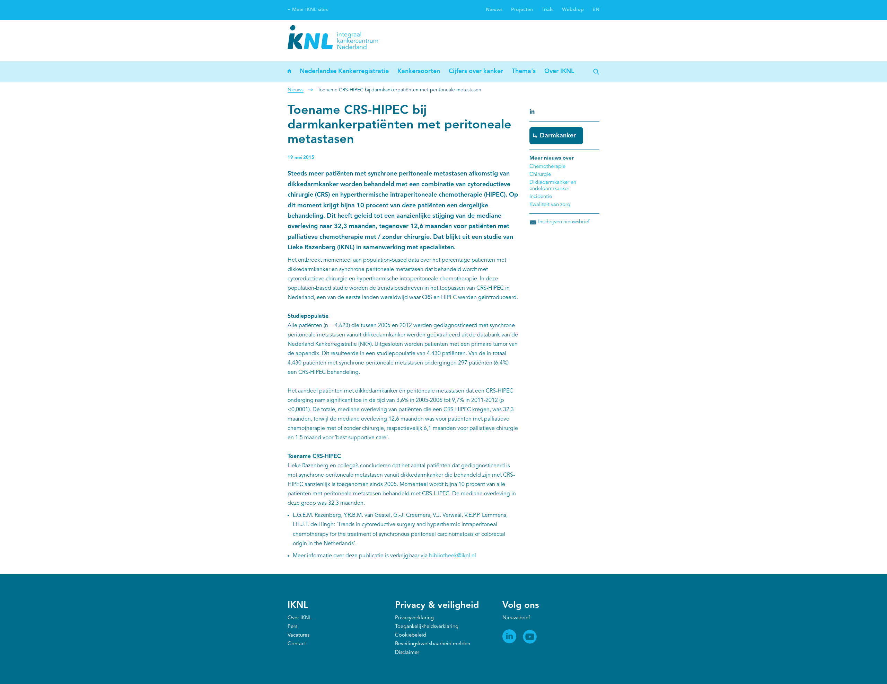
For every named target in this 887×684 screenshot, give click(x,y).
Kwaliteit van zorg (549, 204)
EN (595, 9)
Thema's (524, 71)
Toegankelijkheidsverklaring (426, 626)
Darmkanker (558, 136)
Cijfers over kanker (476, 71)
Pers (292, 626)
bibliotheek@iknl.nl (452, 556)
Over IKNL (559, 71)
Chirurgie (540, 174)
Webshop (573, 9)
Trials (547, 9)
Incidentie (540, 196)
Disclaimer (407, 652)
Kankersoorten (418, 71)
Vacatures (298, 635)
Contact (297, 644)
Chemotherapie (547, 166)
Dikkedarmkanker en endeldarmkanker (552, 185)
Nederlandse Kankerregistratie (344, 71)
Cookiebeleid (410, 635)
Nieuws (494, 9)
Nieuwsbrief (516, 618)
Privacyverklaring (414, 618)
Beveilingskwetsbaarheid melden (432, 644)
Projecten (522, 9)
